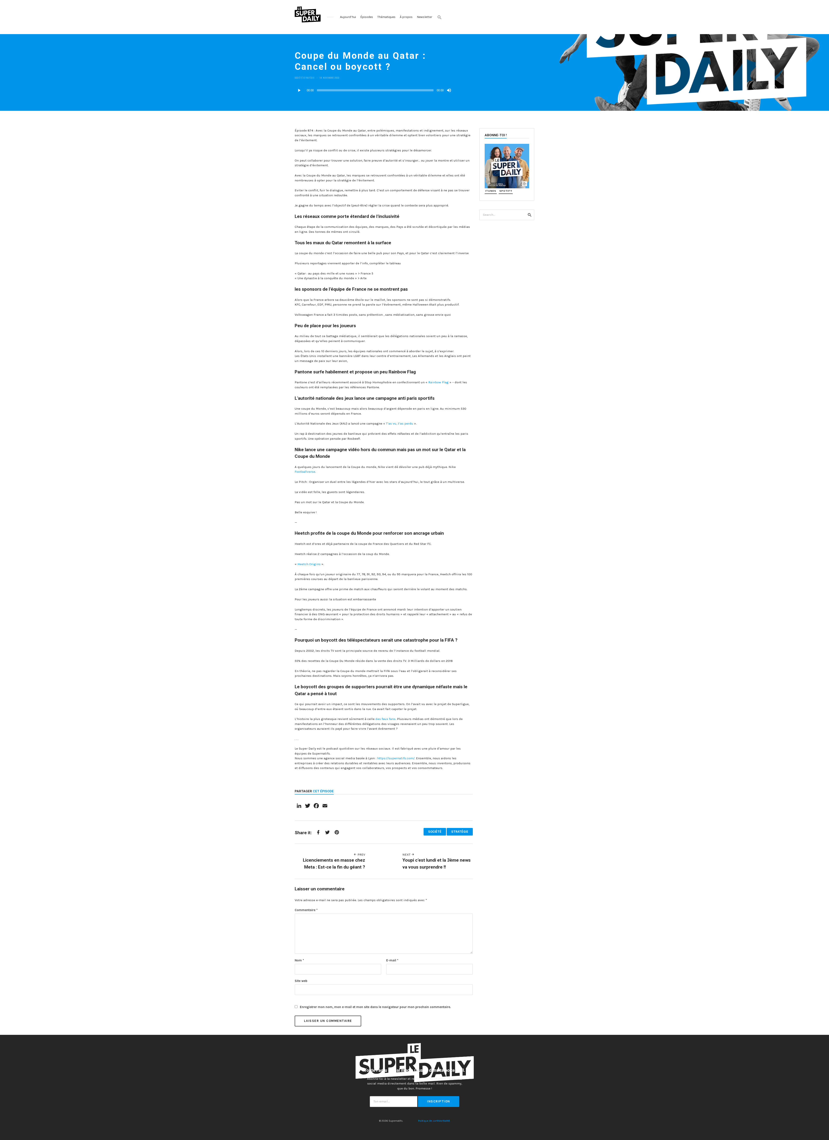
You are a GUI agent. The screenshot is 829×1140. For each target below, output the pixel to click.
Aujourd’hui (348, 17)
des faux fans (385, 719)
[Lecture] (299, 90)
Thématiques (386, 17)
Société (299, 77)
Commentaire (306, 910)
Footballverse (305, 472)
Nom (299, 960)
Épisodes (366, 17)
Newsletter (424, 17)
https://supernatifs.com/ (395, 758)
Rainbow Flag (438, 382)
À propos (406, 17)
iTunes (490, 190)
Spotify (505, 190)
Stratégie (309, 77)
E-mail (392, 960)
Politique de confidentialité (434, 1120)
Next (406, 854)
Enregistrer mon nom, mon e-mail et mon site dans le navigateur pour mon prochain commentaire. (375, 1007)
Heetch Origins (309, 564)
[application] (373, 90)
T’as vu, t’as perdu (399, 423)
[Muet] (449, 90)
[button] (439, 17)
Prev (361, 854)
